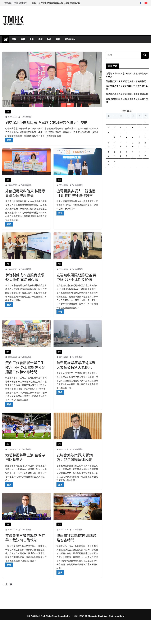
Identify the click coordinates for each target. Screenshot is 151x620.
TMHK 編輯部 (26, 117)
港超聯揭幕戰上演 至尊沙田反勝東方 (25, 457)
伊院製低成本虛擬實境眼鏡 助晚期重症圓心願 (59, 3)
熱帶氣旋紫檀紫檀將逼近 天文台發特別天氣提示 (75, 365)
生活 (31, 39)
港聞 (23, 39)
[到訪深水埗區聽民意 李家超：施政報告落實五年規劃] (52, 79)
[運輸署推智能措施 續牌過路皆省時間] (78, 506)
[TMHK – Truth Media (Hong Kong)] (5, 39)
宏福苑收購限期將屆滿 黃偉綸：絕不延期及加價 (76, 277)
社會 (7, 444)
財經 (49, 39)
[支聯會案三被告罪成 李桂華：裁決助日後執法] (26, 506)
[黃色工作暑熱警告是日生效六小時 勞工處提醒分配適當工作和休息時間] (26, 333)
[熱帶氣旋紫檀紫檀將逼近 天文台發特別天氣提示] (78, 333)
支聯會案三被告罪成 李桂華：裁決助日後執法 (25, 537)
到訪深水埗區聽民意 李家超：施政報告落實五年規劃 (46, 122)
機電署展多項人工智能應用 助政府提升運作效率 (75, 193)
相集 (58, 39)
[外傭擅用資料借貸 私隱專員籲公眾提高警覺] (26, 161)
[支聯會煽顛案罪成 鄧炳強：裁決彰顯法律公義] (78, 426)
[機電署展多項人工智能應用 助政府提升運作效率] (78, 161)
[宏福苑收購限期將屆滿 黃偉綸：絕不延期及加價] (78, 245)
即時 (14, 39)
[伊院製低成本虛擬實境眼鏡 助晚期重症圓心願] (26, 245)
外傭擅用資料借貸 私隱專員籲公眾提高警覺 (25, 193)
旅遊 (40, 39)
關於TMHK (70, 39)
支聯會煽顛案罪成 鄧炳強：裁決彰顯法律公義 (74, 457)
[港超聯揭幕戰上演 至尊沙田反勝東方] (26, 426)
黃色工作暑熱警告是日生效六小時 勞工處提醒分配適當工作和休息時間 (25, 367)
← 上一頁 (7, 584)
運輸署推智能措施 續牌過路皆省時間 (76, 537)
